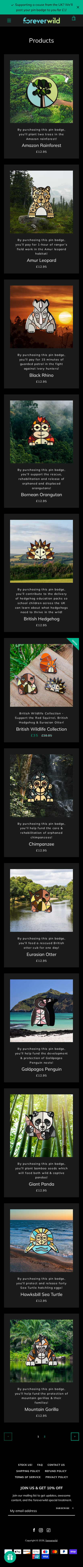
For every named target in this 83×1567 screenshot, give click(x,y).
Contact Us (56, 1464)
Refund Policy (56, 1471)
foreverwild (51, 1540)
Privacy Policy (57, 1477)
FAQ (40, 1464)
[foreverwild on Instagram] (41, 1530)
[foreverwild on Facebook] (34, 1530)
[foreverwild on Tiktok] (48, 1530)
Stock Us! (25, 1464)
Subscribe (63, 1508)
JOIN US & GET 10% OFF (41, 1488)
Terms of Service (28, 1477)
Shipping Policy (28, 1471)
